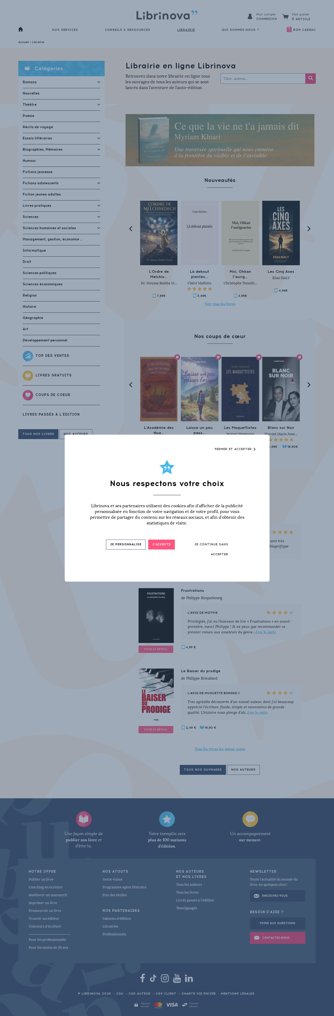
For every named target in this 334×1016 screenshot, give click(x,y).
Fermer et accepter (234, 449)
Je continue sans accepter (211, 549)
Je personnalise (125, 544)
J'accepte (161, 544)
